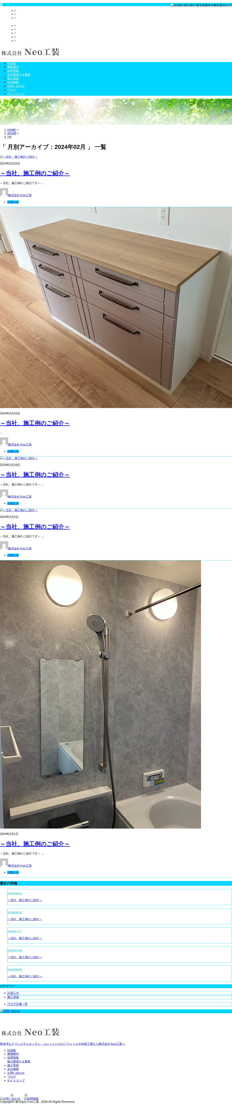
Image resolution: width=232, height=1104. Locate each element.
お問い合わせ (24, 33)
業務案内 (21, 14)
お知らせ (13, 201)
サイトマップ (24, 40)
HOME (20, 10)
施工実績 (21, 25)
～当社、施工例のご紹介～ (35, 173)
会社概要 (21, 29)
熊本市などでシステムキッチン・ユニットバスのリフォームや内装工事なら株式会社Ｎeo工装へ (62, 1043)
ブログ (20, 36)
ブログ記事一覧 (17, 1004)
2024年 (12, 133)
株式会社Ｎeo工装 (20, 195)
